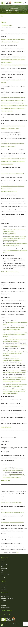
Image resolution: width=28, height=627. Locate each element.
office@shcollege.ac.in (5, 607)
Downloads (3, 577)
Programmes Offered (5, 564)
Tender (2, 570)
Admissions (3, 561)
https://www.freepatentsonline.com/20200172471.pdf (12, 173)
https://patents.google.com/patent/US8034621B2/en (12, 512)
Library (2, 566)
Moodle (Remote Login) (5, 574)
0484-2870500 (3, 605)
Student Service (4, 568)
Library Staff (3, 584)
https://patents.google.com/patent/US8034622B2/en (12, 522)
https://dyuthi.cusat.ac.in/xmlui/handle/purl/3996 (11, 502)
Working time (3, 587)
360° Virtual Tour (17, 2)
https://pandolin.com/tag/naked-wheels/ (15, 363)
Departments (3, 562)
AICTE (2, 572)
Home (7, 10)
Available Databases (5, 586)
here (17, 552)
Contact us (3, 576)
